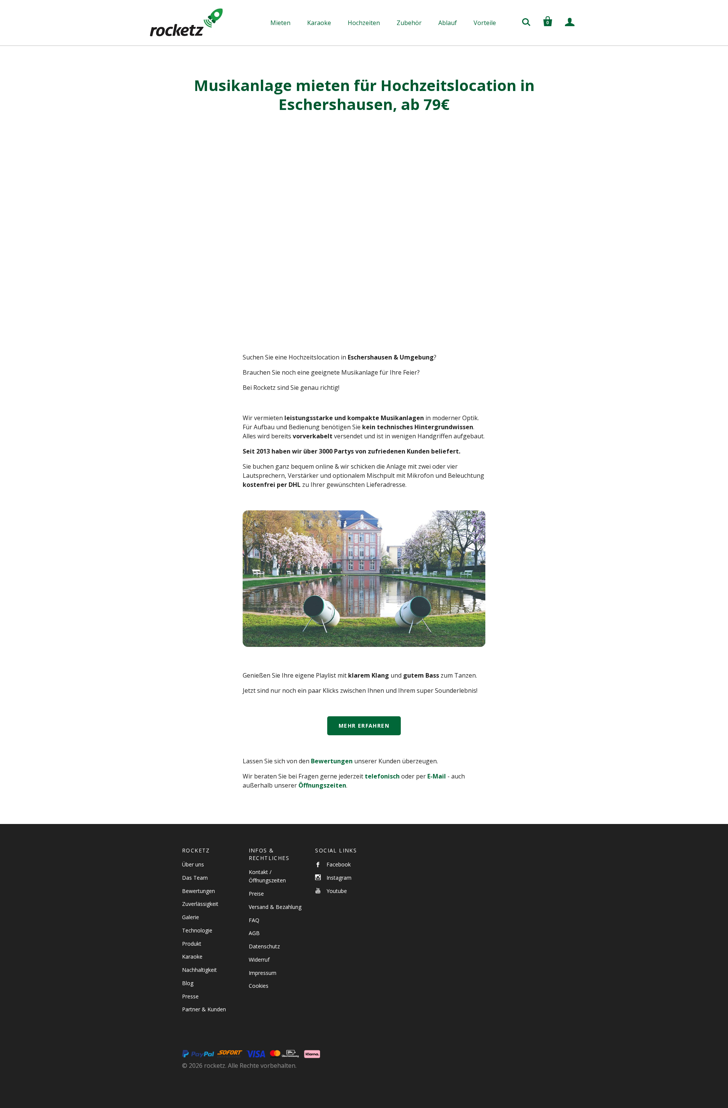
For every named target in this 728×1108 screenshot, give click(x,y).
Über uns (193, 864)
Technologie (197, 930)
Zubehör (409, 23)
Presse (190, 996)
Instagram (338, 877)
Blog (187, 983)
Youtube (336, 891)
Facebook (338, 864)
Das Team (195, 877)
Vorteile (485, 23)
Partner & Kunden (204, 1009)
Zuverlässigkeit (200, 903)
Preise (256, 893)
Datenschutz (264, 946)
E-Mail (436, 776)
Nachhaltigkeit (199, 969)
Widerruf (259, 959)
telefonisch (382, 776)
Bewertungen (332, 761)
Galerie (190, 917)
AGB (254, 933)
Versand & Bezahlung (275, 906)
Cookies (258, 985)
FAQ (254, 920)
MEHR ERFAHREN (364, 725)
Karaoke (319, 23)
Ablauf (447, 23)
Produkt (191, 943)
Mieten (280, 23)
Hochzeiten (364, 23)
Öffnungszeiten (322, 785)
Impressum (262, 972)
